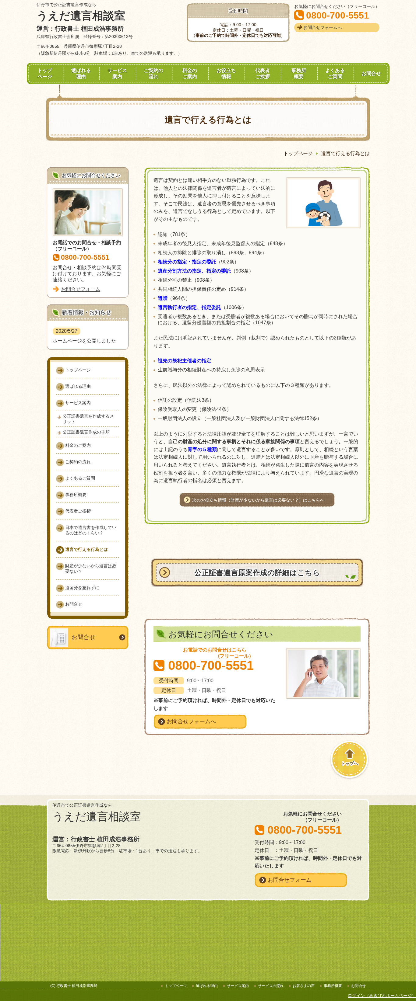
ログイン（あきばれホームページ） (382, 995)
